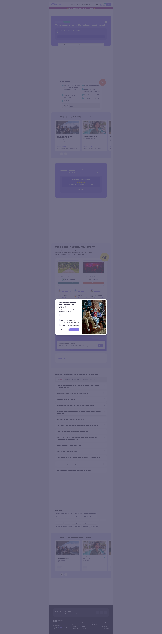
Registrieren (74, 329)
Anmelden (63, 329)
